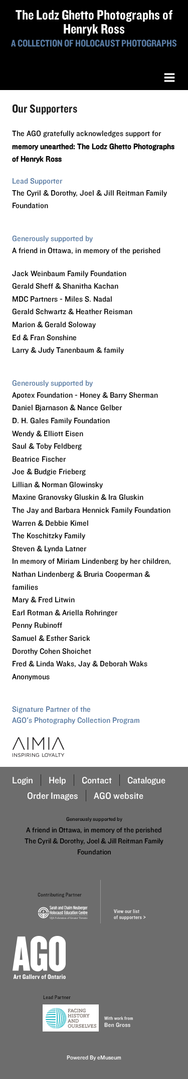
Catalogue (146, 780)
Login (22, 780)
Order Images (52, 795)
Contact (97, 780)
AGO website (118, 795)
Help (57, 780)
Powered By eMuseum (94, 1057)
